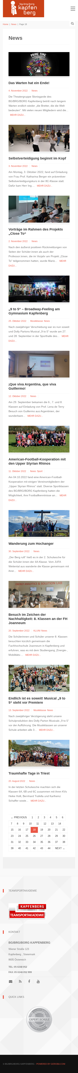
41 (27, 848)
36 (49, 842)
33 (27, 842)
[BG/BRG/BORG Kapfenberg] (23, 8)
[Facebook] (29, 981)
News (13, 24)
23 (12, 836)
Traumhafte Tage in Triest (29, 773)
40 (19, 848)
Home (5, 24)
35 (41, 842)
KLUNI (37, 630)
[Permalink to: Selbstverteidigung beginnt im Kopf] (39, 138)
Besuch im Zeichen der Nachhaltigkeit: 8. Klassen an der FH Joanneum (38, 619)
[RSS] (20, 981)
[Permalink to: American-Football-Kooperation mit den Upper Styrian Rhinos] (39, 439)
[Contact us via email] (12, 981)
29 (56, 836)
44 (49, 848)
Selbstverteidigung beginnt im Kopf (37, 158)
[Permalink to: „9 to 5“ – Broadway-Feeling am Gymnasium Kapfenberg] (39, 288)
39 (12, 848)
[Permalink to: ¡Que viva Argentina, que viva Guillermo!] (39, 364)
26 (34, 836)
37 (56, 842)
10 (30, 823)
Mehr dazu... (17, 115)
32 (19, 842)
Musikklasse (36, 321)
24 (19, 836)
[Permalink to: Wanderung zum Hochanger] (39, 523)
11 (37, 823)
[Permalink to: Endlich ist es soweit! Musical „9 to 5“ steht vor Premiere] (39, 677)
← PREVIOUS (19, 817)
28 (49, 836)
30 (63, 836)
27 (41, 836)
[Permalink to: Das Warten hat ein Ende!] (39, 64)
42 (34, 848)
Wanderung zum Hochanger (31, 543)
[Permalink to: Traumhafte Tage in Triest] (39, 753)
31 (12, 842)
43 (41, 848)
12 (45, 823)
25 (27, 836)
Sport (39, 471)
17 (27, 829)
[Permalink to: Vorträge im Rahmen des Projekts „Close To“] (39, 208)
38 (63, 842)
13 (52, 823)
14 (59, 823)
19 (41, 829)
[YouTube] (38, 981)
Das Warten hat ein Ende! (29, 83)
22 (63, 829)
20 (49, 829)
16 (19, 829)
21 (56, 829)
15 (12, 829)
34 (34, 842)
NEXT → (60, 848)
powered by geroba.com (50, 1064)
